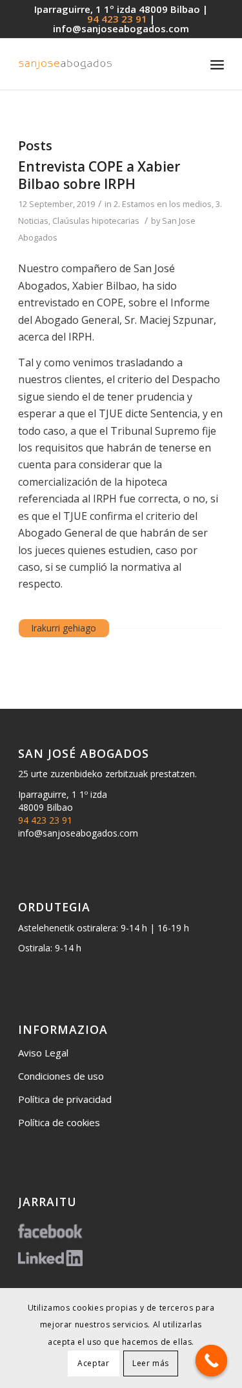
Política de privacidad (65, 1099)
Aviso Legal (43, 1052)
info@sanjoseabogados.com (121, 28)
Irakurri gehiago (64, 628)
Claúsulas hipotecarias (95, 220)
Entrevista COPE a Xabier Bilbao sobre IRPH (99, 175)
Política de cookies (59, 1122)
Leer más (150, 1363)
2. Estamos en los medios (163, 204)
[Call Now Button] (212, 1361)
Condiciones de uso (61, 1075)
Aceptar (93, 1363)
